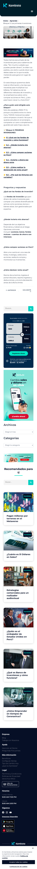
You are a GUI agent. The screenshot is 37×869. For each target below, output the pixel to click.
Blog (4, 738)
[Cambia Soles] (18, 395)
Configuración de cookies (18, 866)
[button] (32, 11)
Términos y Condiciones (11, 774)
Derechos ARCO (8, 779)
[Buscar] (30, 308)
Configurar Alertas (9, 761)
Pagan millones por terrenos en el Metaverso (17, 518)
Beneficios (6, 758)
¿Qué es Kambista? (10, 766)
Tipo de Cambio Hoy (10, 763)
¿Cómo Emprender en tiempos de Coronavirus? (17, 714)
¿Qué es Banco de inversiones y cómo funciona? (17, 675)
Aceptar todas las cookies (18, 862)
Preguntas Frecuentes (11, 751)
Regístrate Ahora (18, 353)
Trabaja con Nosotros (10, 740)
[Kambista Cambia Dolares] (18, 53)
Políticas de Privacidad (11, 776)
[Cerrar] (33, 848)
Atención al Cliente (9, 748)
